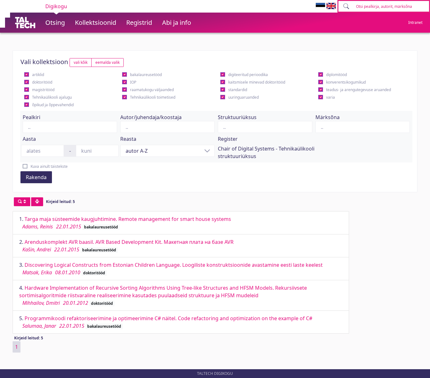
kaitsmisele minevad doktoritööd (256, 82)
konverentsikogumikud (346, 82)
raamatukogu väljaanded (152, 89)
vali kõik (81, 62)
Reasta (128, 138)
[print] (37, 201)
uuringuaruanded (243, 97)
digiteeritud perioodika (248, 74)
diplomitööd (336, 74)
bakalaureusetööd (146, 74)
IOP (133, 82)
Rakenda (36, 177)
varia (330, 97)
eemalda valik (107, 62)
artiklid (38, 74)
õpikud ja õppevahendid (53, 104)
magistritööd (43, 89)
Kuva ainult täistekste (49, 166)
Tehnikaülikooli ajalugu (52, 97)
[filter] (22, 201)
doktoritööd (42, 82)
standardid (237, 89)
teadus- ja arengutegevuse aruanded (358, 89)
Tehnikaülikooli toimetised (152, 97)
